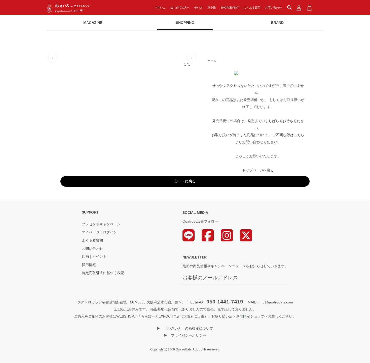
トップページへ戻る (258, 170)
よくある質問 (252, 7)
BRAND (277, 23)
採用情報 (89, 265)
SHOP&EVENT (229, 7)
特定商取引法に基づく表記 (103, 273)
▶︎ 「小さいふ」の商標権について (185, 328)
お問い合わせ (273, 7)
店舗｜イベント (94, 256)
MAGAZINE (92, 23)
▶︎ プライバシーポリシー (185, 335)
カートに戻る (185, 181)
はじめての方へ (180, 7)
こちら (299, 135)
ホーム (212, 60)
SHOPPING (185, 23)
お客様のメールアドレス (210, 277)
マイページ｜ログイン (99, 232)
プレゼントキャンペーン (101, 224)
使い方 (198, 7)
